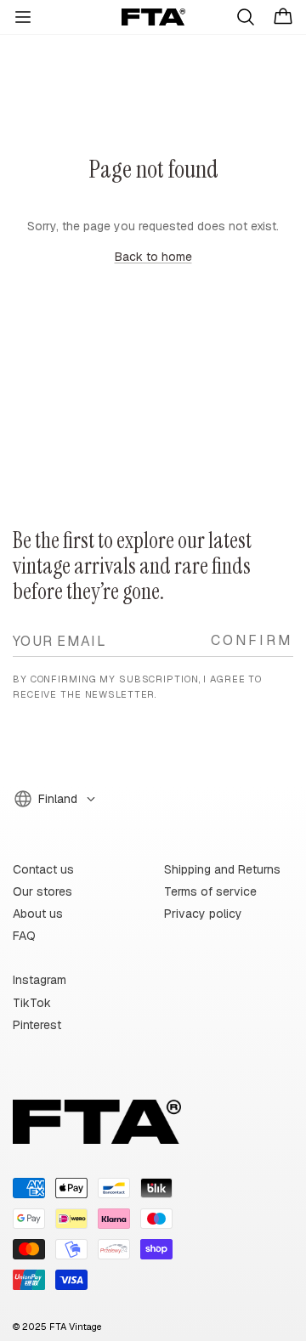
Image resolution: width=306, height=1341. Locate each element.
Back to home (153, 256)
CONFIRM (252, 639)
